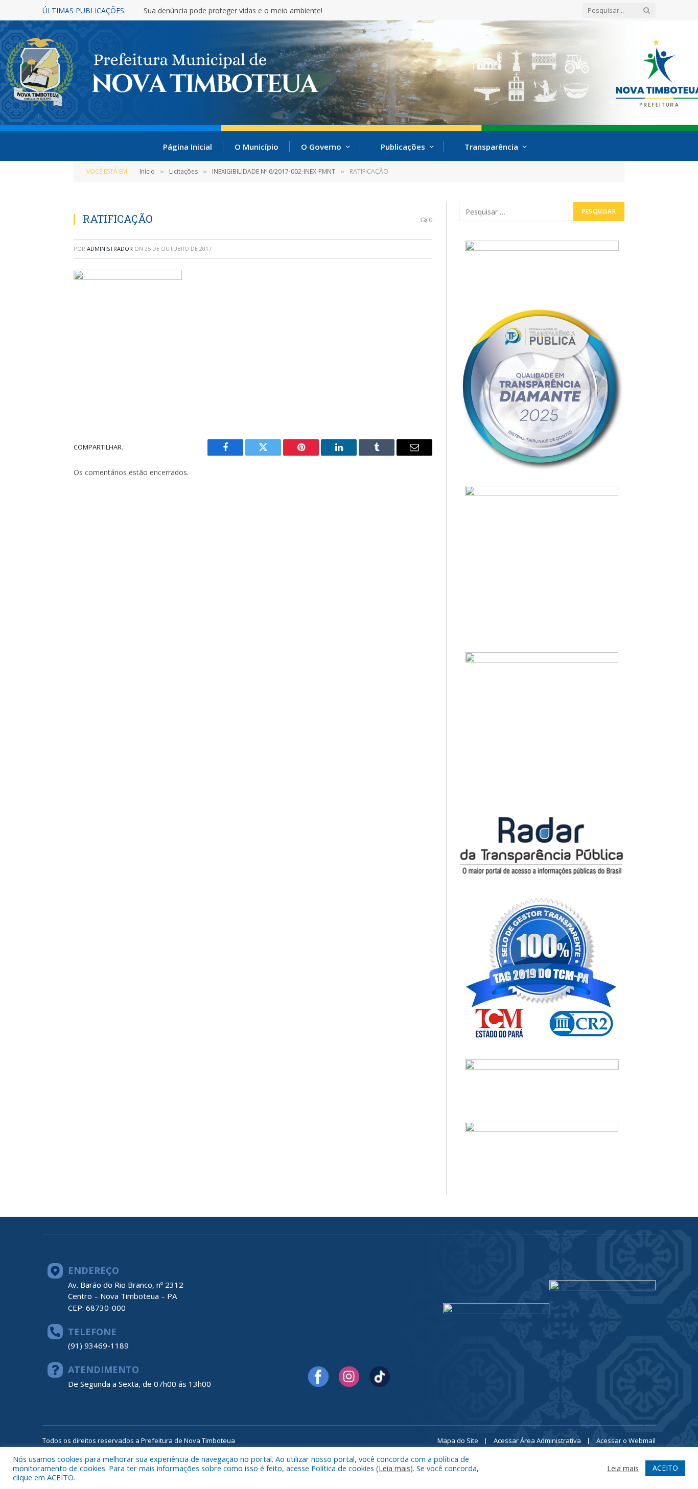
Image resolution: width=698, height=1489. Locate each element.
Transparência (491, 146)
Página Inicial (187, 146)
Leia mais (394, 1468)
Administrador (110, 248)
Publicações (403, 146)
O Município (256, 146)
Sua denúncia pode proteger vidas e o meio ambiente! (233, 10)
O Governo (321, 146)
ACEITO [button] (665, 1468)
